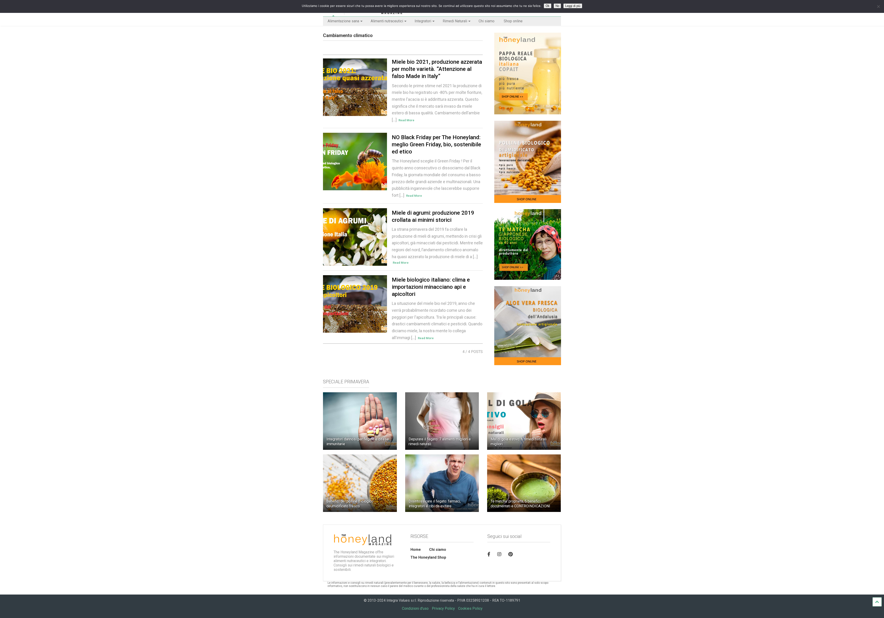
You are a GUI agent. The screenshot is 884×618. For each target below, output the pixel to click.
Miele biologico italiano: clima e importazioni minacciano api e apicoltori (431, 287)
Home (415, 549)
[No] (878, 6)
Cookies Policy (470, 608)
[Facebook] (488, 554)
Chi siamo (486, 21)
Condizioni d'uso (415, 608)
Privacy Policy (443, 608)
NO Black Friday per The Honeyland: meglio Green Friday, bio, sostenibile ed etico (436, 144)
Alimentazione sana (343, 21)
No (557, 6)
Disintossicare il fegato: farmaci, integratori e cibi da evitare (435, 503)
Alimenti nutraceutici (387, 21)
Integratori (423, 21)
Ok (548, 6)
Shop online (513, 21)
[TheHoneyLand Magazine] (373, 12)
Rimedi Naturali (455, 21)
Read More (406, 120)
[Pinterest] (510, 554)
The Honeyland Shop (428, 557)
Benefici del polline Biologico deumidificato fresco (349, 503)
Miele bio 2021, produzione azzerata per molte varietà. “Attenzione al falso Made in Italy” (437, 69)
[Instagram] (499, 554)
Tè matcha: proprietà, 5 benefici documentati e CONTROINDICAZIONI (520, 503)
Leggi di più (572, 6)
